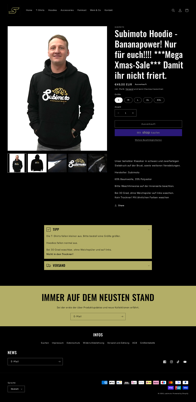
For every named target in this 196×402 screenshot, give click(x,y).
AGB (134, 343)
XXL (159, 100)
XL (147, 100)
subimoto (168, 393)
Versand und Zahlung (118, 343)
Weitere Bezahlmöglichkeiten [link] (148, 140)
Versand (129, 89)
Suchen (45, 343)
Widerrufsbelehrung (93, 343)
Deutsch (15, 389)
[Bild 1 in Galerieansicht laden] (17, 163)
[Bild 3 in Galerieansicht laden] (57, 163)
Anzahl (118, 107)
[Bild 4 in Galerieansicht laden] (77, 163)
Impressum (58, 343)
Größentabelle (147, 343)
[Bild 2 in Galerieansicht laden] (37, 163)
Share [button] (121, 205)
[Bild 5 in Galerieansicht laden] (97, 163)
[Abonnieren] (122, 316)
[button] (173, 10)
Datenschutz (73, 343)
